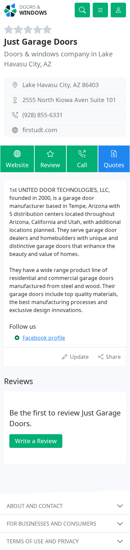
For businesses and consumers (51, 523)
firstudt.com (39, 130)
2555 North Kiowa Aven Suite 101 (69, 100)
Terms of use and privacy (43, 541)
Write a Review (36, 441)
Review (50, 165)
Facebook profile (44, 337)
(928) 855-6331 (42, 115)
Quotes (114, 165)
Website (17, 165)
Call (82, 165)
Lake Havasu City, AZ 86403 (60, 85)
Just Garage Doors (40, 41)
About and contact (35, 506)
